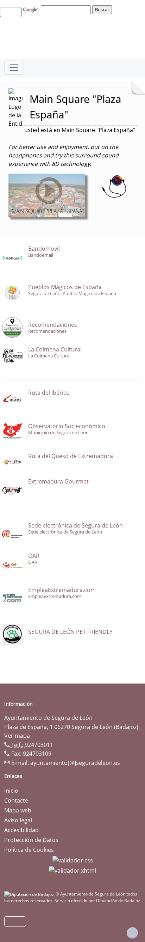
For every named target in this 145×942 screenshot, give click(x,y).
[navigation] (67, 9)
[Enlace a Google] (31, 9)
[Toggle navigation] (14, 68)
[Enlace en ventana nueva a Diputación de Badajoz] (30, 894)
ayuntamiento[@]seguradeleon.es (75, 763)
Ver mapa (17, 736)
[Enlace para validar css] (72, 859)
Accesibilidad (21, 830)
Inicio (11, 790)
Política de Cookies (29, 850)
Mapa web (17, 810)
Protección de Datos (31, 840)
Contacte (16, 800)
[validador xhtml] (72, 870)
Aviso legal (18, 820)
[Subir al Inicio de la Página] (132, 932)
